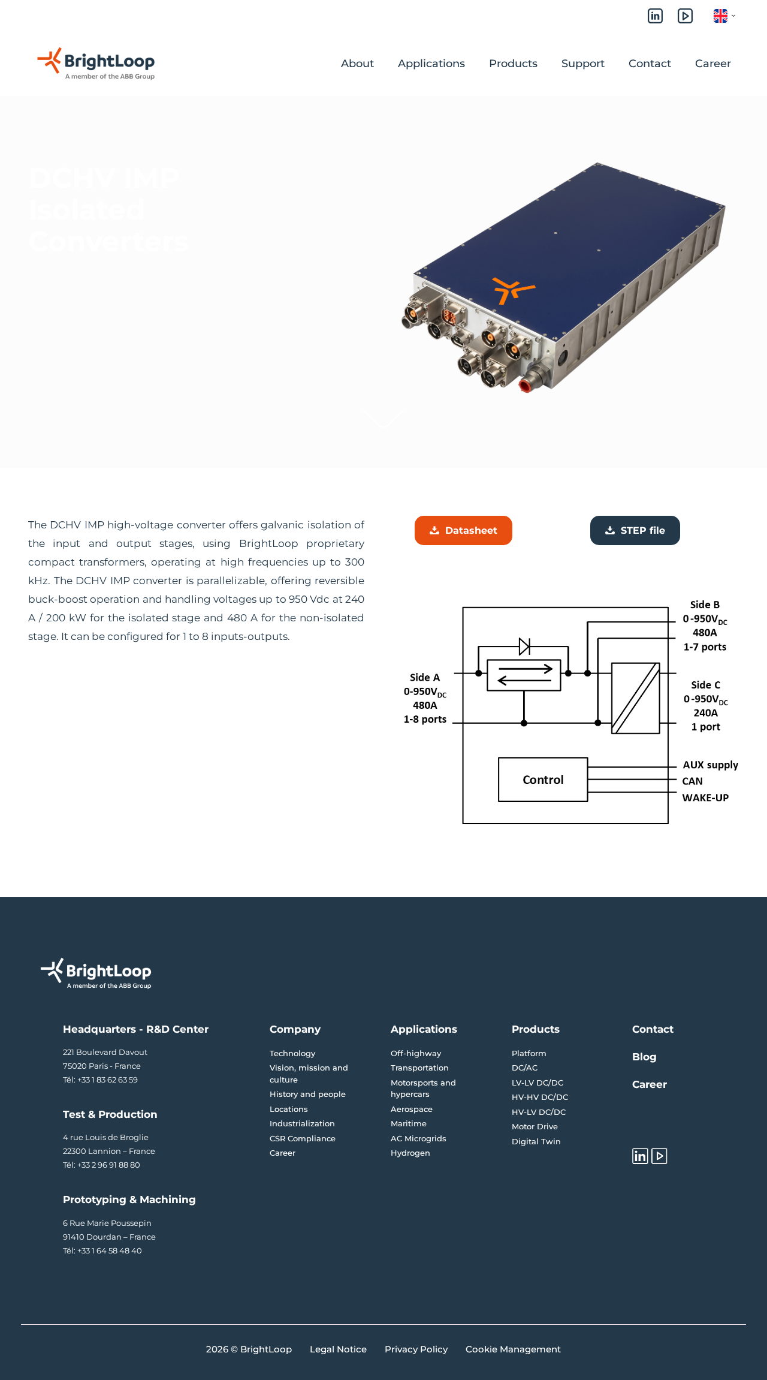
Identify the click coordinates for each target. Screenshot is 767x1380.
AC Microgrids (418, 1138)
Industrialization (302, 1123)
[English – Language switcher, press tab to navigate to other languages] (732, 16)
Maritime (409, 1123)
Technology (292, 1053)
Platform (529, 1053)
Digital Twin (536, 1141)
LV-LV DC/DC (537, 1082)
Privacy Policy (416, 1349)
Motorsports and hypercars (423, 1088)
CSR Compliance (303, 1138)
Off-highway (416, 1053)
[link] (383, 419)
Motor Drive (535, 1126)
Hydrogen (410, 1152)
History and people (308, 1094)
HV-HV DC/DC (540, 1097)
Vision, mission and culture (309, 1073)
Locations (289, 1109)
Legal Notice (338, 1349)
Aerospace (412, 1109)
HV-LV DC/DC (539, 1112)
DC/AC (524, 1067)
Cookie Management (513, 1349)
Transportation (420, 1067)
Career (282, 1152)
